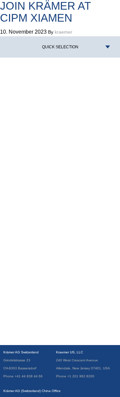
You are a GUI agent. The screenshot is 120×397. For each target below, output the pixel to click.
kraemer (63, 32)
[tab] (60, 47)
